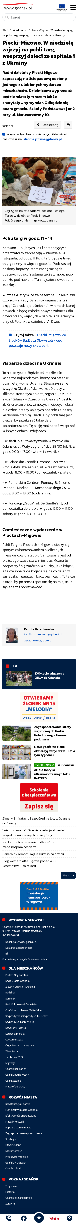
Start (5, 30)
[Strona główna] (8, 1219)
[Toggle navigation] (73, 7)
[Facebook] (24, 1219)
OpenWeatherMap (38, 959)
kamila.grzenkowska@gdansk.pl (43, 634)
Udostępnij (50, 124)
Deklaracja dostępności (18, 948)
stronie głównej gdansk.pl (42, 139)
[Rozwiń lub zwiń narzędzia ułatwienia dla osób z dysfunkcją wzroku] (70, 1219)
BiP (7, 954)
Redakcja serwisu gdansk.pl (21, 942)
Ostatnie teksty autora (37, 640)
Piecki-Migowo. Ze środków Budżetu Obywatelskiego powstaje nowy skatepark (37, 340)
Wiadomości (20, 30)
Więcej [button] (66, 875)
